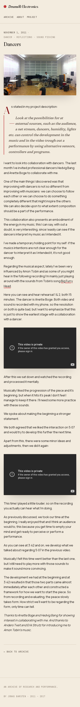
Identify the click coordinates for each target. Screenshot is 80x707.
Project (32, 17)
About (20, 17)
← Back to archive (16, 651)
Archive (9, 17)
